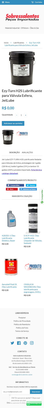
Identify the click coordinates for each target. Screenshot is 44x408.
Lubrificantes (18, 43)
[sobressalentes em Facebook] (19, 343)
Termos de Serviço (22, 331)
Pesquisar (22, 318)
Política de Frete (22, 328)
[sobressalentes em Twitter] (12, 343)
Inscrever (36, 392)
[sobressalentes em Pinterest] (25, 343)
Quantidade (7, 114)
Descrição (14, 152)
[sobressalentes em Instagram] (32, 343)
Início (6, 43)
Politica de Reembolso (22, 324)
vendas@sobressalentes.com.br (22, 374)
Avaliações (27, 152)
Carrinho (38, 2)
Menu (7, 2)
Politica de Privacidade (22, 321)
